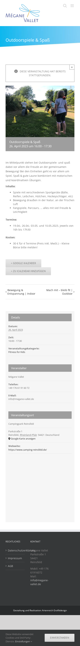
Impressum (15, 558)
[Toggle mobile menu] (72, 6)
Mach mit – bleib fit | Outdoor (59, 291)
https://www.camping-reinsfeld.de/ (27, 449)
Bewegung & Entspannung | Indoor (21, 291)
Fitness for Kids (16, 352)
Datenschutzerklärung (15, 550)
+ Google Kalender (23, 263)
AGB (10, 566)
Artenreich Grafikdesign (54, 610)
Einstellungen (23, 641)
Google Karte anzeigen (23, 438)
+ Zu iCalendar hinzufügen (28, 271)
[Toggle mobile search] (65, 6)
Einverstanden (59, 637)
